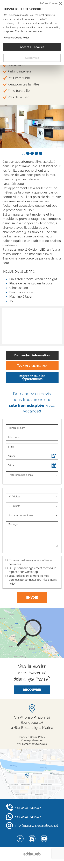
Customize (32, 57)
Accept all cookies (32, 47)
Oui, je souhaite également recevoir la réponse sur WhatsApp (32, 570)
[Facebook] (20, 838)
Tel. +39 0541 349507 (32, 365)
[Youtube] (44, 838)
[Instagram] (32, 838)
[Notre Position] (32, 774)
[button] (23, 153)
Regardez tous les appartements (32, 377)
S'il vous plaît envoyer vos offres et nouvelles (30, 562)
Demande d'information (32, 355)
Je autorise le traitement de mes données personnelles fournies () (33, 579)
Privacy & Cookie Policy (16, 37)
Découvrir (32, 689)
